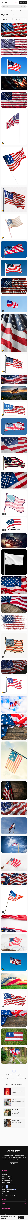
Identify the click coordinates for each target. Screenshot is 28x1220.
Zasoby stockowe (6, 1182)
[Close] (26, 1218)
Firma (3, 1203)
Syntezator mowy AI (7, 1180)
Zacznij (4, 1199)
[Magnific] (14, 1151)
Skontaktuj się (6, 1208)
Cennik (16, 2)
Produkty (4, 1170)
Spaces (3, 1172)
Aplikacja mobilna (6, 1191)
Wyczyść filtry (21, 1078)
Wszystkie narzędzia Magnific (9, 1195)
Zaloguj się (23, 2)
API (2, 1193)
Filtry (19, 19)
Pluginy (5, 1187)
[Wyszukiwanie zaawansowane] (25, 19)
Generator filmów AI (7, 1178)
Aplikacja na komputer (8, 1189)
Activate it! (21, 1217)
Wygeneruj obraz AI (7, 10)
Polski (14, 1163)
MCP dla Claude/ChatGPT (8, 1184)
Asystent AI (4, 1174)
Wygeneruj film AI (19, 10)
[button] (14, 1163)
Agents (5, 1186)
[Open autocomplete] (3, 6)
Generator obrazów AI (7, 1176)
